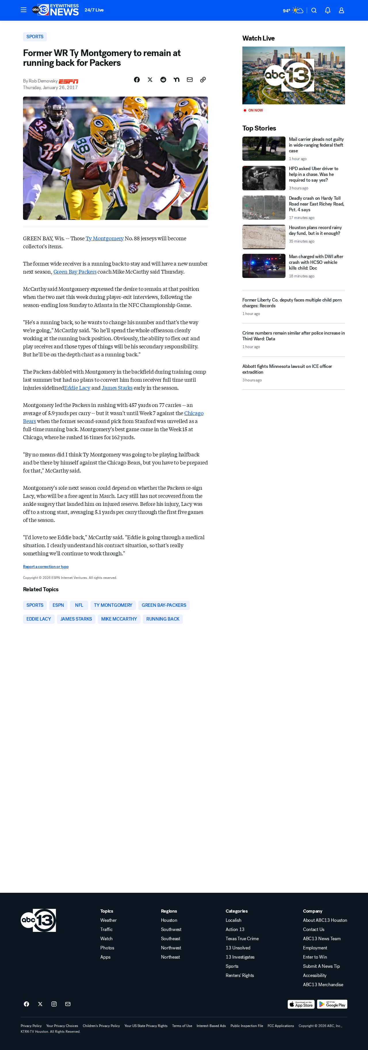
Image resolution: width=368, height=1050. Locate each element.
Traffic (106, 929)
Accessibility (315, 975)
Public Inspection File (247, 1026)
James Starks (117, 387)
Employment (315, 948)
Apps (105, 957)
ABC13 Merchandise (323, 984)
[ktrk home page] (38, 920)
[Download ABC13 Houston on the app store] (301, 1004)
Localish (233, 920)
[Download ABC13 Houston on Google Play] (332, 1004)
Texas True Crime (242, 938)
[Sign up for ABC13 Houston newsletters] (68, 1004)
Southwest (171, 929)
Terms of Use (182, 1026)
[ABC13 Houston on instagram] (54, 1004)
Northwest (171, 948)
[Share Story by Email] (190, 80)
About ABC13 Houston (325, 920)
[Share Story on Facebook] (137, 80)
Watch (106, 938)
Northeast (170, 957)
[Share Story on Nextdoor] (176, 80)
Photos (107, 948)
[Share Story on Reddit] (163, 80)
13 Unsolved (238, 948)
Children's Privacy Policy (101, 1026)
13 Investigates (240, 957)
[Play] (293, 75)
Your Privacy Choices (62, 1026)
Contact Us (313, 929)
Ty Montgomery (105, 238)
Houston (169, 920)
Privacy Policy (31, 1026)
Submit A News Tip (321, 966)
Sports (232, 966)
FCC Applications (281, 1026)
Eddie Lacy (77, 387)
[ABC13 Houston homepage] (55, 10)
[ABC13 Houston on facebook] (26, 1004)
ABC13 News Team (321, 938)
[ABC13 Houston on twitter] (40, 1004)
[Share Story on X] (150, 80)
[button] (24, 10)
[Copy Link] (203, 80)
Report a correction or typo (45, 566)
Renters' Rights (240, 975)
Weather (108, 920)
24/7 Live (94, 10)
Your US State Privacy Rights (146, 1026)
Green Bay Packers (75, 271)
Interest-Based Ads (211, 1026)
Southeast (170, 938)
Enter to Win (315, 957)
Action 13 (235, 929)
